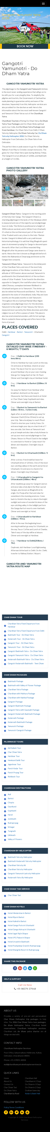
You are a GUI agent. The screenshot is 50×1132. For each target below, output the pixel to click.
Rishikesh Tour (14, 777)
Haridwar (11, 332)
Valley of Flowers (15, 839)
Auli (9, 794)
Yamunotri (28, 332)
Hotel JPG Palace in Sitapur (19, 938)
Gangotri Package (15, 702)
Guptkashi (12, 811)
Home (4, 23)
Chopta (11, 802)
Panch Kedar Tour (15, 768)
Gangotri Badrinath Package (19, 706)
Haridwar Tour (14, 756)
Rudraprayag (13, 823)
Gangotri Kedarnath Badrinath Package (24, 714)
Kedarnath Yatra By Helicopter (20, 877)
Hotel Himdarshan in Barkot (19, 913)
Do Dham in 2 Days (33, 1087)
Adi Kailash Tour (14, 748)
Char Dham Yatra (15, 752)
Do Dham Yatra (10, 1090)
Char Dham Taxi (14, 895)
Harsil (10, 815)
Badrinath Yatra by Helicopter (20, 857)
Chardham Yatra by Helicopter (20, 869)
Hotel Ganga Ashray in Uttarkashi (21, 929)
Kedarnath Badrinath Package (20, 722)
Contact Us (8, 1084)
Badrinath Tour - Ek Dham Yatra (21, 635)
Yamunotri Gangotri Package (19, 730)
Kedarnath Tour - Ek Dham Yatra (21, 639)
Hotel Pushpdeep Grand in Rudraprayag (24, 946)
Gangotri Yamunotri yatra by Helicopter (24, 873)
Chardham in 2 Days (33, 1081)
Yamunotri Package (16, 726)
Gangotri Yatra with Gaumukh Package (23, 710)
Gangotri (5, 335)
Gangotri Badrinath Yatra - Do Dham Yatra (25, 651)
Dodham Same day (32, 1090)
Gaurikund (12, 807)
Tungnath (12, 831)
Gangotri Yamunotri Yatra (21, 23)
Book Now (25, 46)
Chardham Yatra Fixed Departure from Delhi (26, 631)
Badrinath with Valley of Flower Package (24, 685)
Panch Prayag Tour (15, 772)
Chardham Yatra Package (18, 689)
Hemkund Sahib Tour (16, 760)
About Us (8, 1081)
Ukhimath (12, 835)
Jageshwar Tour (14, 764)
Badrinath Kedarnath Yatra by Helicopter (24, 861)
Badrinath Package (15, 681)
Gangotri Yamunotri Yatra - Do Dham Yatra (25, 655)
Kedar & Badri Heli (32, 1093)
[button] (5, 187)
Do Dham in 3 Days (33, 1084)
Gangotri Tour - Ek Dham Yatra (20, 643)
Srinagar (11, 827)
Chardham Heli (31, 1078)
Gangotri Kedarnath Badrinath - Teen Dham (26, 663)
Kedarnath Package (16, 718)
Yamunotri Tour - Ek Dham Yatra (21, 647)
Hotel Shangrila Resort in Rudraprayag (23, 950)
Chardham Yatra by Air (17, 865)
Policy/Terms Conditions (14, 1107)
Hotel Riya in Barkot (16, 917)
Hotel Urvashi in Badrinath (18, 942)
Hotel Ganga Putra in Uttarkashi (21, 925)
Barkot (20, 332)
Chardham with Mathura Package (21, 693)
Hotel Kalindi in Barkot (17, 921)
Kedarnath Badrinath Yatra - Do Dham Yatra (26, 659)
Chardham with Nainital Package (21, 698)
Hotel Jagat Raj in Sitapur (18, 933)
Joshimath (12, 819)
